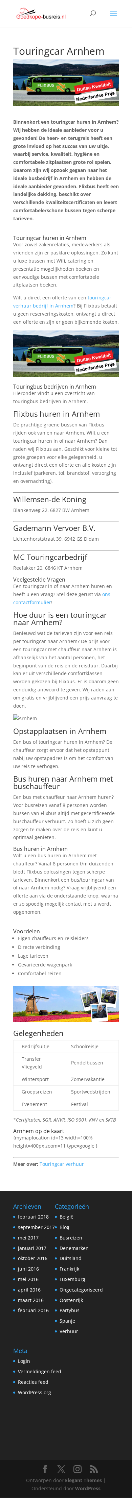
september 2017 (36, 1227)
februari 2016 (33, 1310)
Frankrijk (69, 1269)
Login (24, 1361)
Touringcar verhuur (62, 1164)
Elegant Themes (83, 1480)
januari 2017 (32, 1248)
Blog (64, 1227)
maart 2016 (31, 1300)
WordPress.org (34, 1392)
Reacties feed (33, 1382)
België (66, 1216)
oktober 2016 (32, 1258)
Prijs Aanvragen (31, 231)
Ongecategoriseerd (81, 1289)
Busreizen (71, 1237)
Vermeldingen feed (39, 1371)
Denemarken (74, 1248)
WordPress (88, 1488)
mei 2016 (28, 1279)
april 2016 (29, 1289)
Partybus (70, 1310)
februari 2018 (33, 1216)
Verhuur (69, 1331)
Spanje (67, 1321)
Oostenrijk (71, 1300)
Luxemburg (72, 1279)
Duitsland (71, 1258)
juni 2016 (28, 1269)
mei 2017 (28, 1237)
